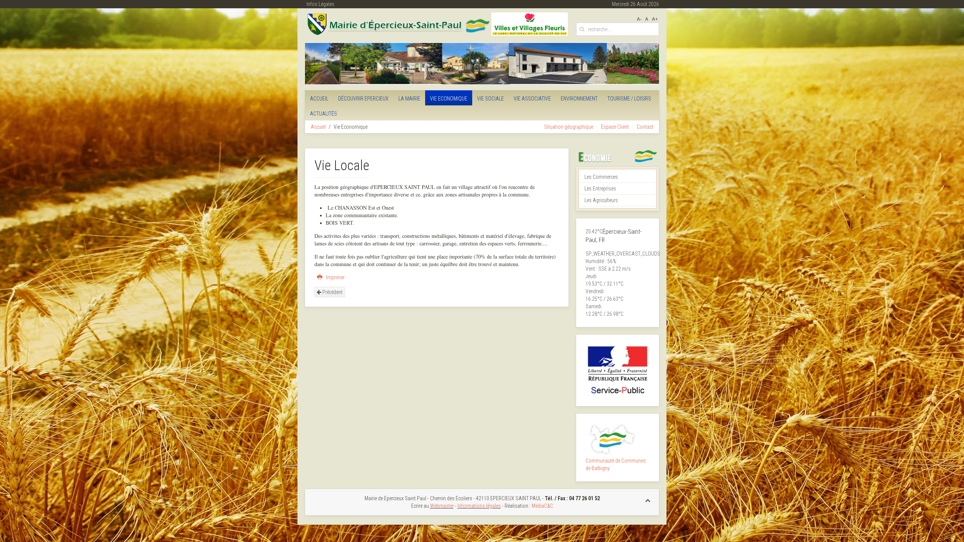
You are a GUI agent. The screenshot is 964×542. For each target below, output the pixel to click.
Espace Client (615, 127)
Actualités (323, 114)
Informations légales (479, 506)
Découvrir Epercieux (363, 99)
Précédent (332, 292)
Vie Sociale (490, 99)
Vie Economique (448, 99)
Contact (645, 127)
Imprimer (335, 277)
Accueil (319, 99)
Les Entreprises (600, 189)
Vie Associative (532, 99)
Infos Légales (320, 4)
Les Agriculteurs (601, 200)
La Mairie (409, 99)
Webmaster (442, 506)
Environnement (579, 99)
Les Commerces (601, 177)
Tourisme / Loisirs (629, 99)
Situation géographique (568, 127)
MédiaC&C (542, 506)
